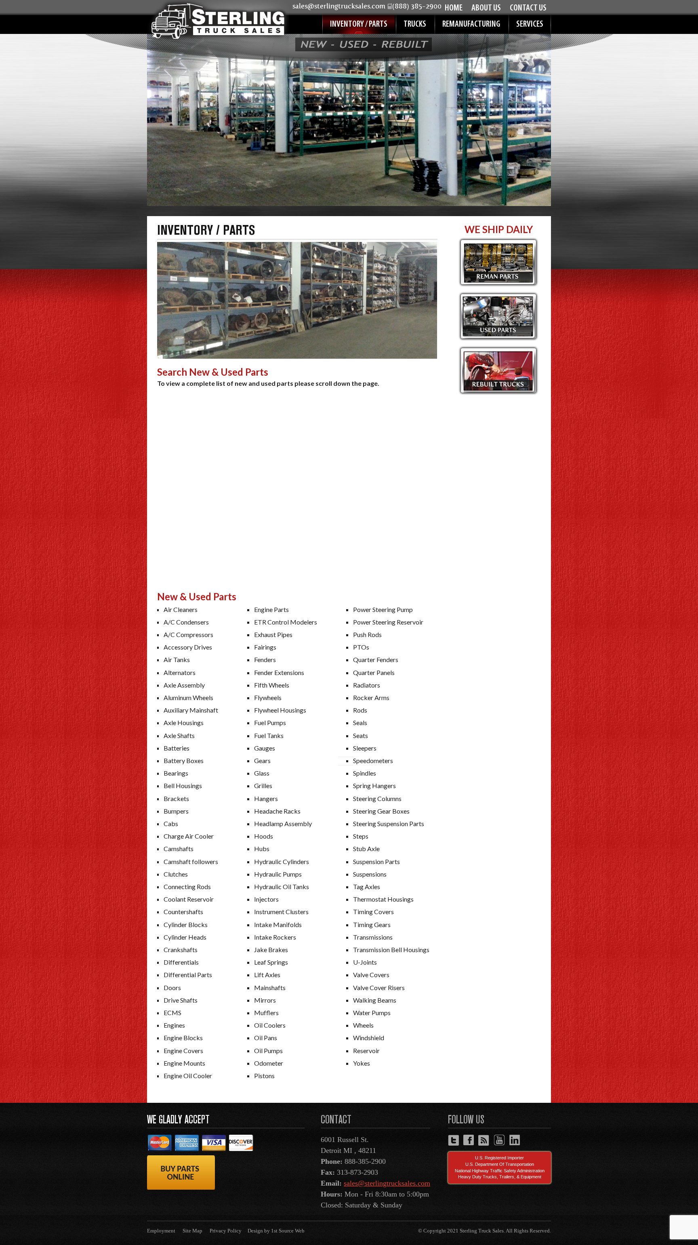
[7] (200, 353)
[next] (444, 300)
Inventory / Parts (358, 24)
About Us (486, 8)
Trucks (415, 24)
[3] (175, 353)
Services (529, 24)
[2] (169, 353)
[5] (187, 353)
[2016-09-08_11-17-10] (297, 300)
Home (454, 8)
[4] (181, 353)
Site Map (192, 1231)
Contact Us (528, 8)
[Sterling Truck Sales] (218, 21)
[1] (163, 353)
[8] (206, 353)
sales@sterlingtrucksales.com (387, 1183)
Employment (161, 1231)
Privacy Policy (226, 1231)
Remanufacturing (471, 24)
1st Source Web (288, 1231)
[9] (212, 353)
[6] (193, 353)
